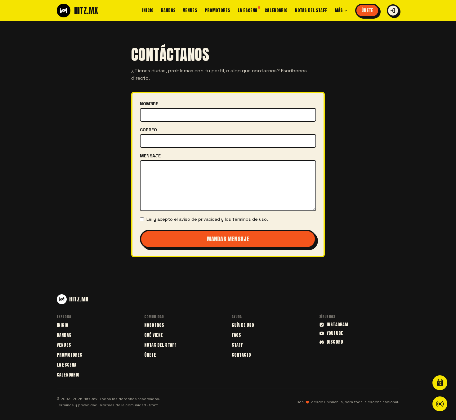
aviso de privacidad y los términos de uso (223, 219)
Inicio (148, 10)
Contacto (241, 355)
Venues (190, 10)
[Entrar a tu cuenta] (393, 10)
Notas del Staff (311, 10)
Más (339, 10)
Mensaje (150, 156)
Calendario (276, 10)
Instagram (337, 325)
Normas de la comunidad (123, 405)
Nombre (149, 103)
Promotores (217, 10)
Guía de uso (243, 325)
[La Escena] (440, 404)
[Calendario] (440, 382)
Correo (148, 130)
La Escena (247, 10)
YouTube (335, 333)
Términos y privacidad (77, 405)
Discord (335, 342)
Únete (367, 10)
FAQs (236, 335)
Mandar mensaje (228, 239)
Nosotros (154, 325)
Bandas (168, 10)
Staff (237, 345)
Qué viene (153, 335)
